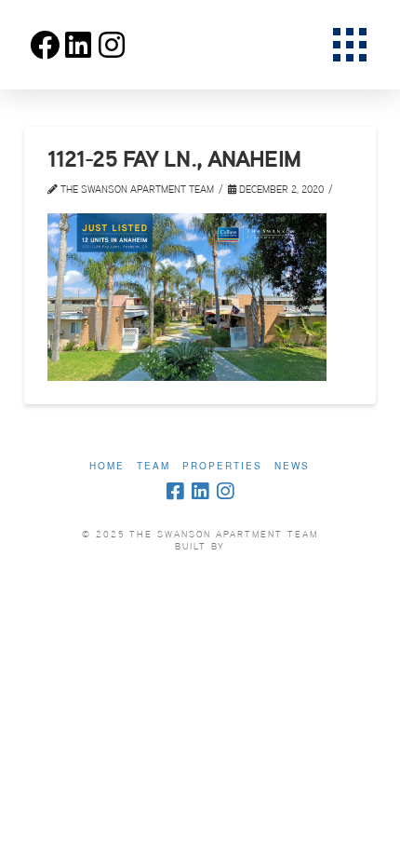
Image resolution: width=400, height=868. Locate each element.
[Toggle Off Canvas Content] (349, 44)
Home (107, 466)
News (292, 466)
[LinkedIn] (200, 491)
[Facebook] (175, 491)
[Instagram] (225, 491)
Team (153, 466)
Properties (222, 466)
